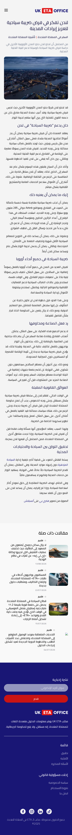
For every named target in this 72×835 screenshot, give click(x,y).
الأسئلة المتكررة (59, 764)
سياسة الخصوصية (58, 783)
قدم (36, 698)
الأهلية (64, 758)
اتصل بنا (64, 793)
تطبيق (64, 753)
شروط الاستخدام (59, 788)
